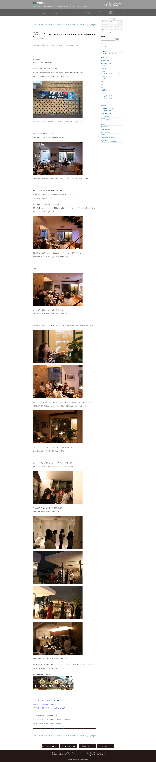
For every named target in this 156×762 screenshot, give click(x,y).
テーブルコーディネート (108, 98)
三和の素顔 (103, 118)
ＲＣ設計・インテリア (106, 76)
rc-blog (47, 38)
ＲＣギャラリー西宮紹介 (106, 95)
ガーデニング (105, 96)
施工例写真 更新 (105, 60)
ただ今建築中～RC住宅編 (107, 108)
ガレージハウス (65, 13)
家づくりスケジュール (106, 126)
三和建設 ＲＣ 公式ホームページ (108, 53)
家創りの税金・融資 (105, 129)
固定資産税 (103, 105)
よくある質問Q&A (105, 116)
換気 (102, 87)
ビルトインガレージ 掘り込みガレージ (110, 73)
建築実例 (45, 13)
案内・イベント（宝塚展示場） (109, 141)
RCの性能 (54, 13)
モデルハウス (34, 13)
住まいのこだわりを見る (106, 63)
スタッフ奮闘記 (106, 120)
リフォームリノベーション (100, 12)
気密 (102, 84)
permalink (62, 728)
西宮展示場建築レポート (106, 113)
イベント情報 (122, 13)
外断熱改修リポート (107, 90)
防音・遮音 (103, 79)
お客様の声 (77, 13)
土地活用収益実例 (111, 12)
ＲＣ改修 (103, 89)
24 (102, 29)
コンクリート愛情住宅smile (107, 137)
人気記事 (103, 65)
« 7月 (111, 32)
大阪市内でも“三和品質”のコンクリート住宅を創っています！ (48, 24)
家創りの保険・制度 (105, 132)
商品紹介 (103, 134)
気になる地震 (104, 124)
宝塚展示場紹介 (104, 140)
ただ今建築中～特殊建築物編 (108, 111)
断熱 (102, 81)
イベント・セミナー (48, 728)
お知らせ (103, 71)
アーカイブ (103, 44)
